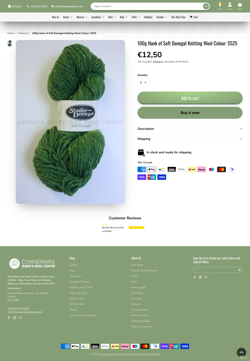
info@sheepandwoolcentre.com (69, 6)
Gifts (134, 17)
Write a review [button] (136, 227)
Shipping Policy (140, 321)
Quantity (143, 75)
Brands (160, 17)
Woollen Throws (79, 282)
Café (134, 282)
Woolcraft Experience (144, 270)
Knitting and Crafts (80, 287)
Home (66, 17)
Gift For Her (76, 298)
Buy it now (190, 113)
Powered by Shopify (149, 354)
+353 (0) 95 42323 (39, 6)
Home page (138, 287)
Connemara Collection (82, 315)
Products (23, 33)
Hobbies (148, 17)
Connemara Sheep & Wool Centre (118, 354)
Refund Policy (139, 315)
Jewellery (96, 17)
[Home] (14, 6)
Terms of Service (141, 326)
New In (55, 17)
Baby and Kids (78, 293)
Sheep (73, 310)
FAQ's (135, 276)
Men (110, 17)
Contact (136, 304)
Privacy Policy (139, 310)
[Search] (206, 6)
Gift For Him (76, 304)
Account (229, 6)
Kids (122, 17)
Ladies (73, 265)
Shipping (158, 61)
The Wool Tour (178, 17)
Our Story (137, 293)
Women (80, 17)
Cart (240, 6)
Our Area (136, 298)
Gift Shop (137, 265)
